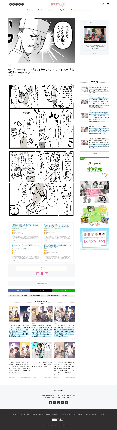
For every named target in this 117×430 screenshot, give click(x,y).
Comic (87, 10)
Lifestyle (50, 10)
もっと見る (94, 153)
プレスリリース (102, 414)
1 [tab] (92, 54)
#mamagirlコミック (42, 283)
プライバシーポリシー (66, 414)
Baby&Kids (62, 10)
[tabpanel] (95, 37)
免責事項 (88, 414)
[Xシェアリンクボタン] (54, 402)
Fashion (30, 10)
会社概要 (94, 414)
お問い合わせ (55, 414)
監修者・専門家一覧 (32, 414)
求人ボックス (19, 240)
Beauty (40, 10)
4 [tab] (97, 54)
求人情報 (41, 414)
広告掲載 (48, 414)
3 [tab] (95, 54)
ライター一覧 (22, 414)
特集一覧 (14, 414)
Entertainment (75, 10)
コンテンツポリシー (78, 414)
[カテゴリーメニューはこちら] (108, 4)
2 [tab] (93, 54)
